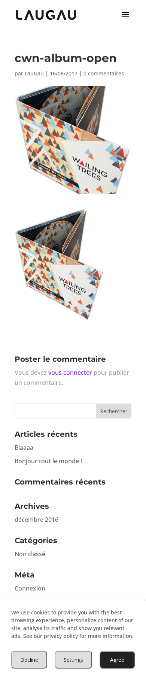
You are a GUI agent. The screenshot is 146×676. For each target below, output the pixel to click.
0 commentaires (103, 73)
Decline (29, 659)
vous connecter (70, 372)
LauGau (34, 73)
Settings (73, 659)
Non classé (30, 554)
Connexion (30, 588)
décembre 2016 (36, 519)
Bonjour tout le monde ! (48, 461)
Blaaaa (24, 447)
